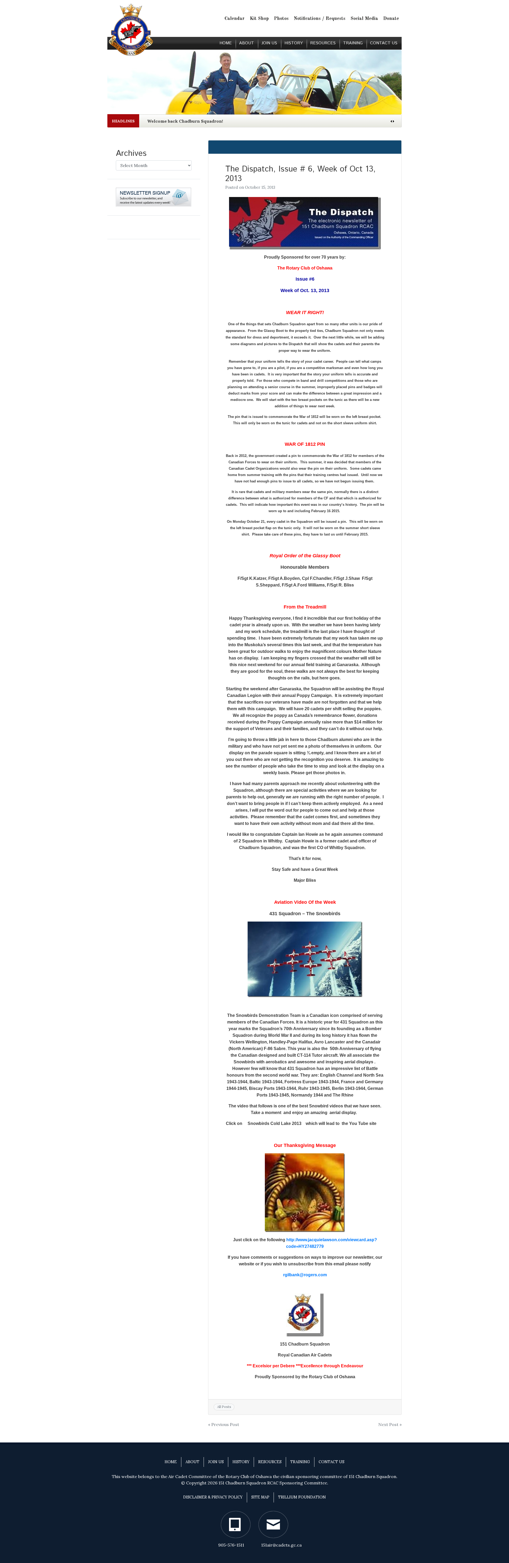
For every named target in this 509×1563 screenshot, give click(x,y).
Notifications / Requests (319, 18)
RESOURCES (323, 43)
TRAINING (353, 43)
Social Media (364, 18)
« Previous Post (223, 1424)
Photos (281, 18)
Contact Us (383, 43)
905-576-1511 (231, 1545)
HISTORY (293, 43)
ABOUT (246, 43)
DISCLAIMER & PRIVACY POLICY (213, 1497)
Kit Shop (259, 18)
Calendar (234, 18)
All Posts (224, 1406)
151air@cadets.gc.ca (281, 1545)
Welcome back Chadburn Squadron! (185, 121)
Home (226, 43)
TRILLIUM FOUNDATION (302, 1497)
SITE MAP (260, 1497)
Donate (391, 18)
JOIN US (269, 43)
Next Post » (390, 1424)
